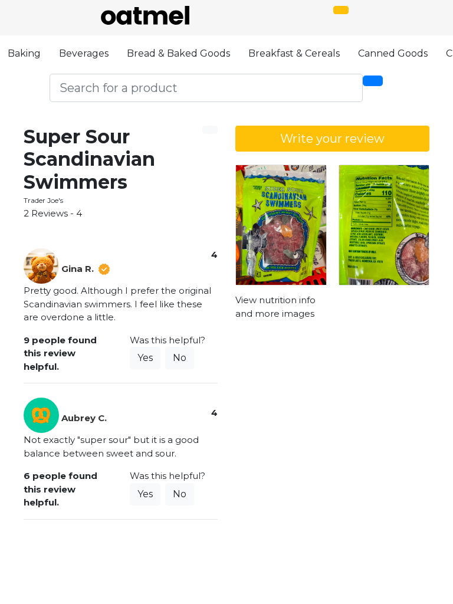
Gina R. (77, 268)
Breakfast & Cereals (294, 53)
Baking (24, 53)
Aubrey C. (84, 418)
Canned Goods (393, 53)
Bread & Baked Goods (178, 53)
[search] (373, 81)
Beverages (84, 53)
